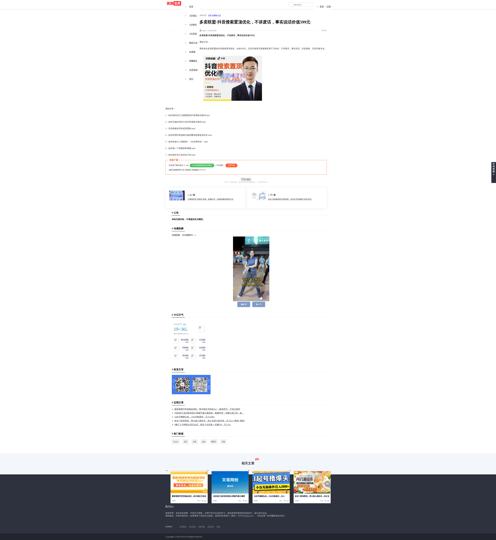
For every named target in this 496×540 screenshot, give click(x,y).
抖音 (194, 442)
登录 (322, 6)
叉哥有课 (192, 527)
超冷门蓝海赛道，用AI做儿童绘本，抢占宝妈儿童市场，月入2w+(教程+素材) (209, 421)
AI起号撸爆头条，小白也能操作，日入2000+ (194, 417)
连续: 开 (244, 304)
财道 (218, 527)
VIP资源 (193, 34)
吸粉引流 (193, 43)
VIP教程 (193, 25)
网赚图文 (193, 61)
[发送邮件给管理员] (327, 486)
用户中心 (169, 506)
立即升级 (231, 165)
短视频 (192, 52)
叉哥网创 (183, 527)
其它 (191, 79)
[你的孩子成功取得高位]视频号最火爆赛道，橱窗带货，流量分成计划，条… (209, 413)
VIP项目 (193, 15)
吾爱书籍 (201, 527)
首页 (191, 6)
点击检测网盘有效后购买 (202, 165)
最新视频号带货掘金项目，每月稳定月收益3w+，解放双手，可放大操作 (207, 409)
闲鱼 (223, 442)
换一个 (258, 304)
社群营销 (193, 70)
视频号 (213, 442)
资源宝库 (210, 527)
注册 (329, 6)
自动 (203, 442)
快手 (185, 442)
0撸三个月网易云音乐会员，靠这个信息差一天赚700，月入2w (202, 424)
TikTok (175, 442)
